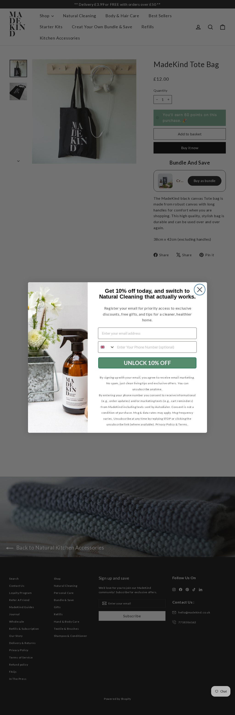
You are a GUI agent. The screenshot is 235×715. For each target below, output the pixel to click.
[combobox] (106, 346)
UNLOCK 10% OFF (147, 362)
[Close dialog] (199, 289)
